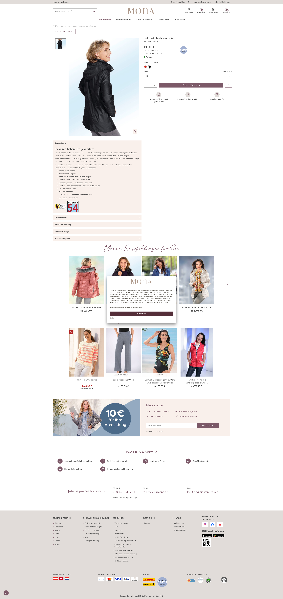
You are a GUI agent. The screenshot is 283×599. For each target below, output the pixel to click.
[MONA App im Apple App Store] (207, 536)
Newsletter (89, 537)
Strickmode (59, 527)
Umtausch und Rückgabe (93, 527)
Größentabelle (227, 71)
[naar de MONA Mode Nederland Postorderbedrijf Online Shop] (67, 578)
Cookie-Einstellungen (122, 537)
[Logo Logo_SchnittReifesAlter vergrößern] (60, 206)
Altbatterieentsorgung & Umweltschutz (122, 545)
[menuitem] (104, 20)
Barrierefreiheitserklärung (124, 557)
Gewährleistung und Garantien (125, 541)
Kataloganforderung (92, 541)
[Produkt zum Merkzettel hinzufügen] (228, 85)
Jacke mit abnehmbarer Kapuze (86, 307)
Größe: (146, 71)
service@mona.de (157, 492)
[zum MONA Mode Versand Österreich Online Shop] (55, 578)
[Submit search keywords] (94, 11)
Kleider (57, 544)
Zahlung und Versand (92, 523)
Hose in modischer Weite (123, 380)
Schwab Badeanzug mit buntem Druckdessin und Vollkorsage (160, 381)
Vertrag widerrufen (121, 523)
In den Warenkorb (192, 85)
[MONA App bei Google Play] (218, 536)
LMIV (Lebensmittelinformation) (126, 554)
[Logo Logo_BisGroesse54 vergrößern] (72, 206)
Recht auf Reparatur (122, 561)
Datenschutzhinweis (154, 431)
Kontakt (147, 523)
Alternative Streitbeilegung (124, 550)
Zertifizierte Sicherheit (92, 530)
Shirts (57, 534)
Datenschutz (119, 534)
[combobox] (75, 11)
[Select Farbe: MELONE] (145, 67)
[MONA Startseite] (141, 11)
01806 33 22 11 (125, 492)
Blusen (57, 541)
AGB (116, 527)
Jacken (57, 530)
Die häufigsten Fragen (204, 492)
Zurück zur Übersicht (65, 31)
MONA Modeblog (180, 530)
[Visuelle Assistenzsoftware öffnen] (223, 580)
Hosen (57, 537)
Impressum (118, 530)
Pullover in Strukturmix (86, 380)
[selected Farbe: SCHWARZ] (149, 67)
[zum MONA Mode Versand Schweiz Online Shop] (61, 578)
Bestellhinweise (179, 527)
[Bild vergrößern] (135, 131)
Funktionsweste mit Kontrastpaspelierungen (196, 381)
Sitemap (58, 523)
